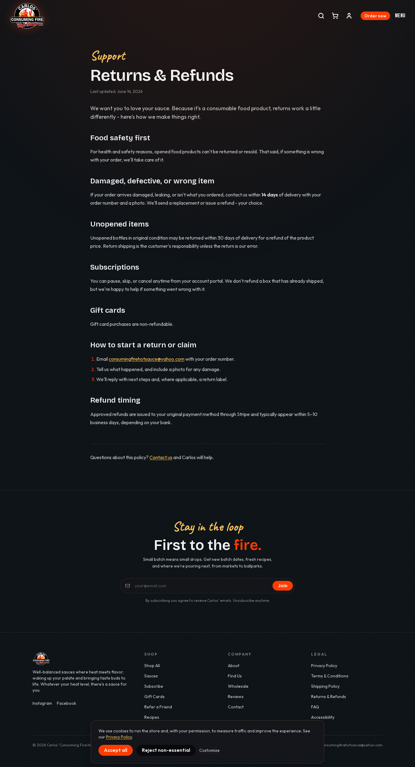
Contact (236, 707)
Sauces (151, 676)
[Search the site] (321, 15)
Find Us (235, 676)
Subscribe (153, 686)
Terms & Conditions (329, 676)
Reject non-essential (166, 750)
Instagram (42, 703)
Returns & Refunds (328, 696)
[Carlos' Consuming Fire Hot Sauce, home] (27, 15)
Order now (375, 16)
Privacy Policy (324, 665)
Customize (209, 750)
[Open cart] (335, 15)
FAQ (315, 707)
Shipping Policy (325, 686)
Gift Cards (154, 696)
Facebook (66, 703)
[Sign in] (349, 15)
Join (282, 585)
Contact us (160, 457)
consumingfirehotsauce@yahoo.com (146, 359)
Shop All (152, 665)
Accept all (115, 750)
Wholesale (238, 686)
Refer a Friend (158, 707)
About (233, 665)
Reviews (236, 696)
